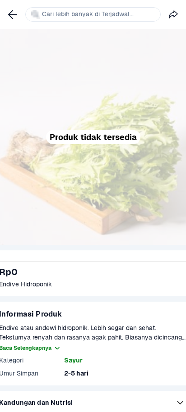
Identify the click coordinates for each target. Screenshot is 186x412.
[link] (12, 14)
